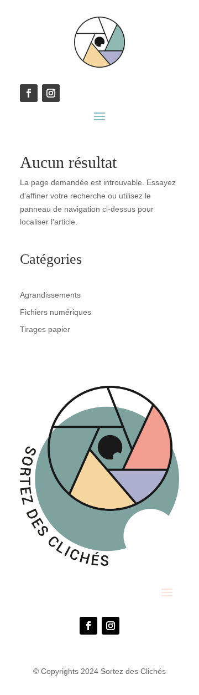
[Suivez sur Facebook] (88, 626)
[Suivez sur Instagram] (110, 626)
